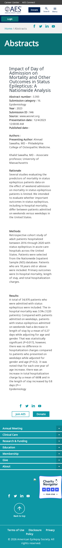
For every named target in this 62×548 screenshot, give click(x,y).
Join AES (21, 414)
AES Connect (28, 2)
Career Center (12, 2)
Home (8, 28)
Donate (34, 9)
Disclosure (35, 530)
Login (9, 19)
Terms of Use (15, 530)
